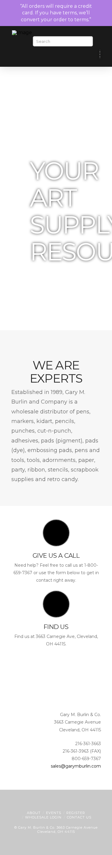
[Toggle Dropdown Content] (90, 54)
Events (53, 813)
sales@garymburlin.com (76, 766)
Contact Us (79, 817)
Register (75, 813)
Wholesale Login (43, 817)
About (34, 813)
